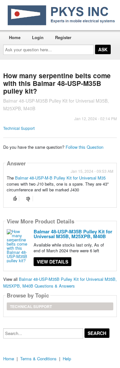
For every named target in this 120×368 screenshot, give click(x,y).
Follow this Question (84, 147)
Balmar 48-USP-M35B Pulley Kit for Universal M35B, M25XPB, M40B (73, 234)
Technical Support (19, 128)
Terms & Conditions (38, 358)
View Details (52, 261)
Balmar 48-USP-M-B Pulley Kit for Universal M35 (60, 178)
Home (14, 37)
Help (67, 358)
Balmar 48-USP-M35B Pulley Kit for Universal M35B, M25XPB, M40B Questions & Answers (60, 282)
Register (63, 37)
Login (38, 37)
